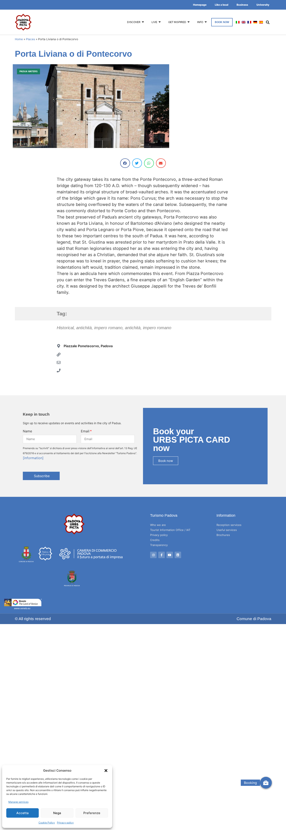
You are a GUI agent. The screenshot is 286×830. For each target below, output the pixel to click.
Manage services (18, 801)
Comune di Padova (254, 619)
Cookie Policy (47, 822)
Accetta (22, 813)
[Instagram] (153, 555)
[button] (106, 770)
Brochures (223, 535)
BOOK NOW (222, 22)
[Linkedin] (178, 555)
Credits (155, 540)
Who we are (158, 525)
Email (85, 431)
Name (27, 431)
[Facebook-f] (161, 555)
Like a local (221, 4)
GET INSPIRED (177, 22)
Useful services (226, 530)
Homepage (199, 4)
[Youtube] (169, 555)
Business (242, 4)
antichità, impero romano (99, 327)
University (262, 4)
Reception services (228, 525)
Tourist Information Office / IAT (170, 530)
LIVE (154, 22)
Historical (65, 327)
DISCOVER (133, 22)
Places (30, 39)
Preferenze (91, 813)
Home (19, 39)
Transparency (159, 545)
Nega (57, 813)
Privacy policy (65, 822)
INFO (200, 22)
